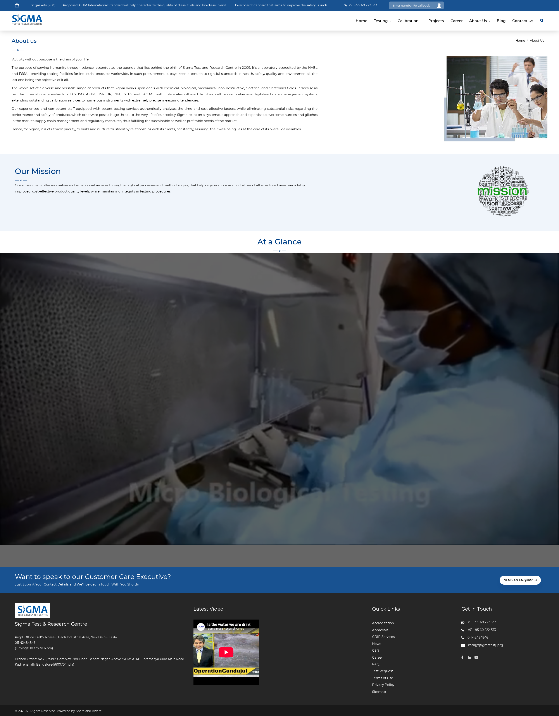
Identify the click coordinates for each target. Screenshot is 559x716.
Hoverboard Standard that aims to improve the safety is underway (75, 5)
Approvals (380, 630)
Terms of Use (382, 678)
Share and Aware (89, 711)
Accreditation (383, 623)
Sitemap (379, 692)
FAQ (376, 664)
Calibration (409, 21)
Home (361, 21)
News (376, 644)
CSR (375, 650)
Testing (381, 21)
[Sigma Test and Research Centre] (27, 16)
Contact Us (522, 21)
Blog (501, 21)
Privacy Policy (383, 685)
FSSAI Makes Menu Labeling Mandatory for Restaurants (185, 5)
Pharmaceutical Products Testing (261, 5)
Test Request (382, 671)
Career (456, 21)
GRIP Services (383, 637)
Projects (436, 21)
